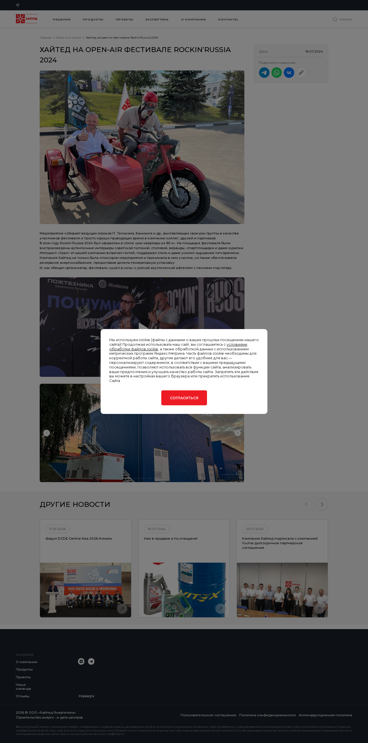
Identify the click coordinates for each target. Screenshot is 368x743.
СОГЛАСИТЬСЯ (184, 398)
